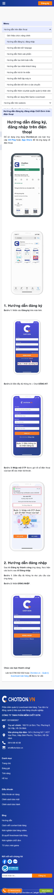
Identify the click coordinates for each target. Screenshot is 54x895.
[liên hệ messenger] (9, 861)
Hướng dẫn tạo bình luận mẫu (20, 60)
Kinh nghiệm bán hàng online (14, 830)
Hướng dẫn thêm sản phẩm (19, 54)
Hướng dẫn (7, 820)
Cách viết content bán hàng (14, 825)
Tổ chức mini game (10, 845)
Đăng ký (45, 3)
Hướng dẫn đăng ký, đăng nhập (21, 42)
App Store (27, 140)
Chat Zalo (46, 891)
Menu (6, 23)
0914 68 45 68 (14, 743)
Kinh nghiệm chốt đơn (11, 840)
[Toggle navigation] (4, 3)
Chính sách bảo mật (10, 799)
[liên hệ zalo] (15, 861)
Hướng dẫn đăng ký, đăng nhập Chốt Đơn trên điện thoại (27, 112)
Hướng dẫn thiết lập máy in (19, 78)
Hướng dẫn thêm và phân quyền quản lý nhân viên (29, 91)
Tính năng (6, 773)
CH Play (12, 140)
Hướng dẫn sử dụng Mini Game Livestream (26, 97)
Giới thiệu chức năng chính (18, 35)
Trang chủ (6, 763)
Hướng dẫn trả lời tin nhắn (18, 72)
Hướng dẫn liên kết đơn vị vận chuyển (23, 85)
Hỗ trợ (5, 778)
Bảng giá (6, 768)
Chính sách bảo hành (11, 804)
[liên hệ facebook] (4, 861)
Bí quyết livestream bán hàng (15, 835)
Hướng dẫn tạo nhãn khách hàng (21, 66)
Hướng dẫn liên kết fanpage (19, 48)
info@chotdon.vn (15, 748)
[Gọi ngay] (4, 890)
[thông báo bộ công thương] (10, 868)
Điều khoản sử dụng (10, 794)
